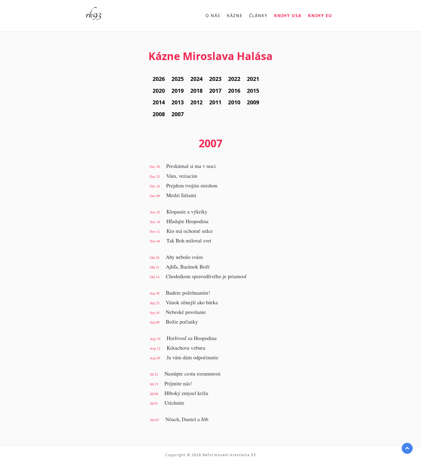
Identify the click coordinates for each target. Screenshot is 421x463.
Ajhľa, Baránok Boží (188, 266)
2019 (177, 90)
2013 (177, 102)
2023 (215, 78)
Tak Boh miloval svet (188, 240)
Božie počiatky (182, 321)
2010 (234, 102)
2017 (215, 90)
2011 (215, 102)
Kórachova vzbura (186, 347)
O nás (212, 15)
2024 (196, 78)
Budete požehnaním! (188, 292)
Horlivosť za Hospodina (192, 338)
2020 (159, 90)
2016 (234, 90)
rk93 (93, 13)
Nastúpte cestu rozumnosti (192, 373)
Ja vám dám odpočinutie (192, 357)
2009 (253, 102)
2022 (234, 78)
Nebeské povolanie (186, 311)
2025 (177, 78)
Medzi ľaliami (181, 195)
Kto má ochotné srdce (189, 230)
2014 (159, 102)
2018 (196, 90)
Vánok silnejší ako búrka (192, 302)
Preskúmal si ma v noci (191, 165)
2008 (159, 114)
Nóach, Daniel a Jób (186, 419)
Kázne (235, 15)
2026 (159, 78)
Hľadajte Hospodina (187, 221)
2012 (196, 102)
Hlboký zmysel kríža (186, 393)
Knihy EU (320, 15)
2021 (253, 78)
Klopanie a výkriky (186, 211)
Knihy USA (287, 15)
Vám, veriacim (181, 175)
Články (258, 15)
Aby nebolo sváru (184, 256)
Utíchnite (174, 402)
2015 (253, 90)
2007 (177, 114)
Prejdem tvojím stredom (192, 185)
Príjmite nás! (178, 383)
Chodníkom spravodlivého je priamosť (206, 276)
